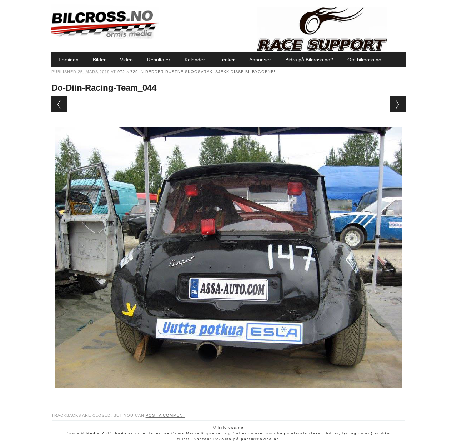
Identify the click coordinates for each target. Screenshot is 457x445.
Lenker (227, 59)
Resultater (158, 59)
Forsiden (69, 59)
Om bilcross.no (364, 59)
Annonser (260, 59)
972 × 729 (127, 72)
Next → (398, 104)
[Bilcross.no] (105, 37)
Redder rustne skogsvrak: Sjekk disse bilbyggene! (210, 72)
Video (126, 59)
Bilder (99, 59)
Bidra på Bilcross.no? (309, 59)
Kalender (195, 59)
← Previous (59, 104)
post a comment (165, 415)
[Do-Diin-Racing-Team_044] (228, 395)
